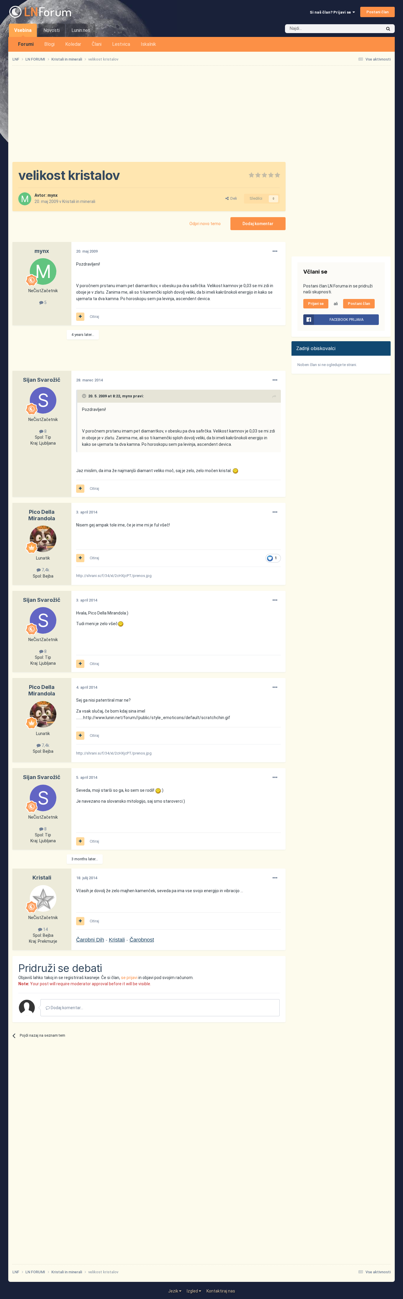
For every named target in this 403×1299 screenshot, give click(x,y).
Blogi (49, 44)
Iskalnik (148, 44)
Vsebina (23, 30)
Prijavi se (316, 303)
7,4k (45, 570)
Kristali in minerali (78, 201)
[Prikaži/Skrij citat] (84, 396)
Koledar (73, 44)
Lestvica (121, 44)
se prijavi (129, 977)
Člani (96, 44)
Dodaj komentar (258, 223)
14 (45, 929)
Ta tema (366, 29)
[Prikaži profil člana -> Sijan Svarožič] (43, 400)
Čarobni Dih (90, 940)
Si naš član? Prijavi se (331, 12)
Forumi (26, 44)
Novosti (51, 30)
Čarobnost (142, 940)
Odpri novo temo (205, 223)
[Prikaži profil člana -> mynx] (24, 198)
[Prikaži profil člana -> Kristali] (43, 898)
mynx (52, 195)
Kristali (41, 877)
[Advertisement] (201, 113)
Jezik (173, 1291)
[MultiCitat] (80, 317)
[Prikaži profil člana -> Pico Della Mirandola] (43, 539)
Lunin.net (80, 30)
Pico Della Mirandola (41, 515)
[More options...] (275, 251)
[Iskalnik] (388, 28)
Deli (233, 198)
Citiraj (94, 316)
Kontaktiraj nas (221, 1291)
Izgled (193, 1291)
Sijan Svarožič (41, 380)
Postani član (377, 12)
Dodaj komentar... (66, 1007)
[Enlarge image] (235, 470)
